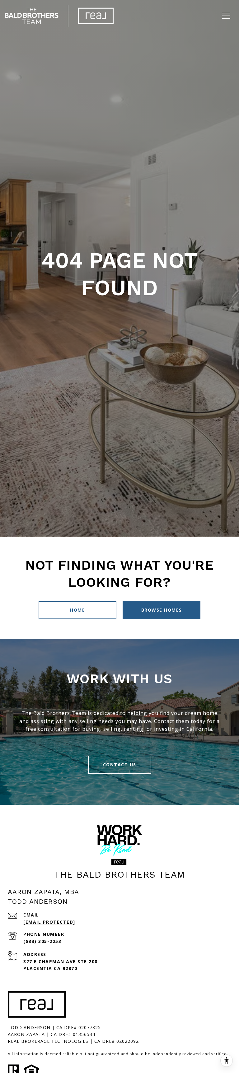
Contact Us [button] (119, 764)
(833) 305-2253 (42, 941)
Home (77, 610)
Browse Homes (161, 610)
